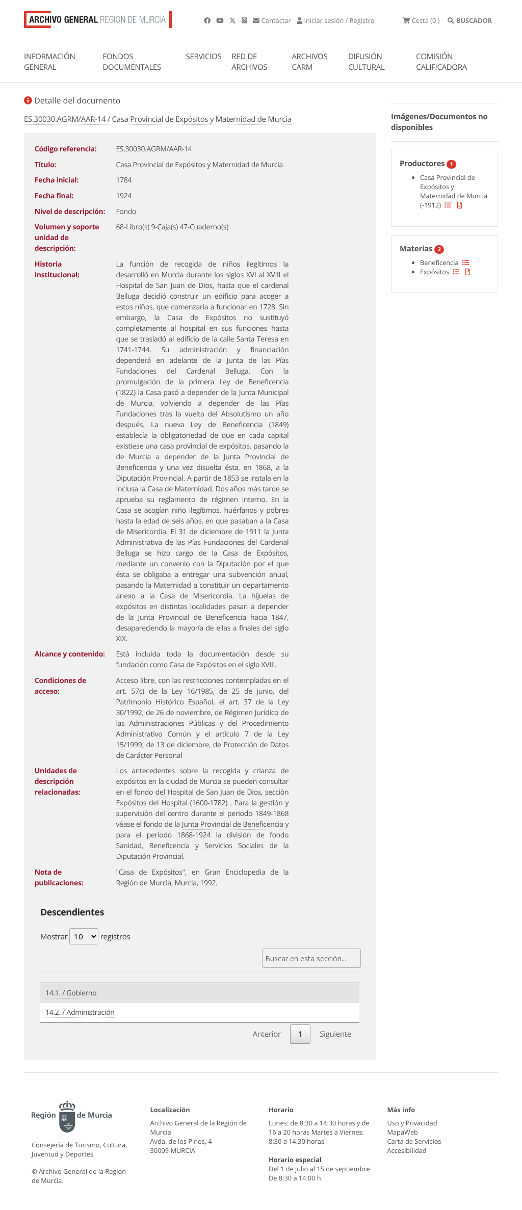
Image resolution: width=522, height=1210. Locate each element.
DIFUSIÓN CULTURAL (366, 61)
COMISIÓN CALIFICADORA (441, 61)
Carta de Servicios (414, 1141)
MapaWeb (402, 1132)
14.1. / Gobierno (70, 993)
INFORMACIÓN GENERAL (49, 61)
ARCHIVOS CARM (309, 61)
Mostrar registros (85, 937)
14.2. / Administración (80, 1012)
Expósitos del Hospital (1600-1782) (173, 803)
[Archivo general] (98, 17)
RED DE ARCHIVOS (249, 61)
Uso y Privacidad (412, 1122)
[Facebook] (208, 20)
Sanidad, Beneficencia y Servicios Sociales (192, 846)
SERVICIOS (204, 56)
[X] (233, 20)
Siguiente (335, 1034)
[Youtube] (220, 20)
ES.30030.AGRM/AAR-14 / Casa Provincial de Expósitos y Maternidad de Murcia (158, 119)
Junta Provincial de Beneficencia (232, 824)
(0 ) (425, 20)
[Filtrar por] (447, 204)
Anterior (267, 1034)
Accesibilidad (407, 1150)
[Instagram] (245, 20)
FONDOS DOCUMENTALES (131, 61)
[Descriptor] (459, 204)
